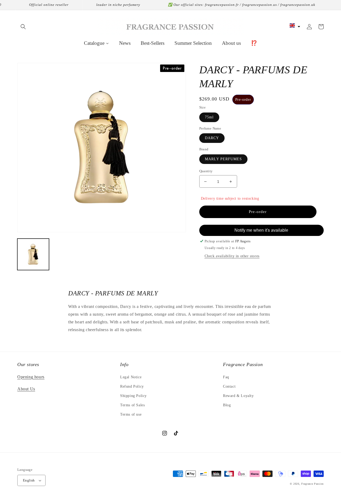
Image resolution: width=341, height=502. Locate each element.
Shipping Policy (133, 396)
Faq (226, 377)
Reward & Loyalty (238, 396)
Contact (229, 386)
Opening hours (30, 377)
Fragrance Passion (312, 483)
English (29, 480)
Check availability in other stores (232, 256)
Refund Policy (132, 386)
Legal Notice (130, 377)
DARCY (212, 138)
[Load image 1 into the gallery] (33, 254)
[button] (23, 27)
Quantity (206, 171)
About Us (26, 389)
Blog (227, 405)
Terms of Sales (132, 405)
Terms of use (130, 414)
